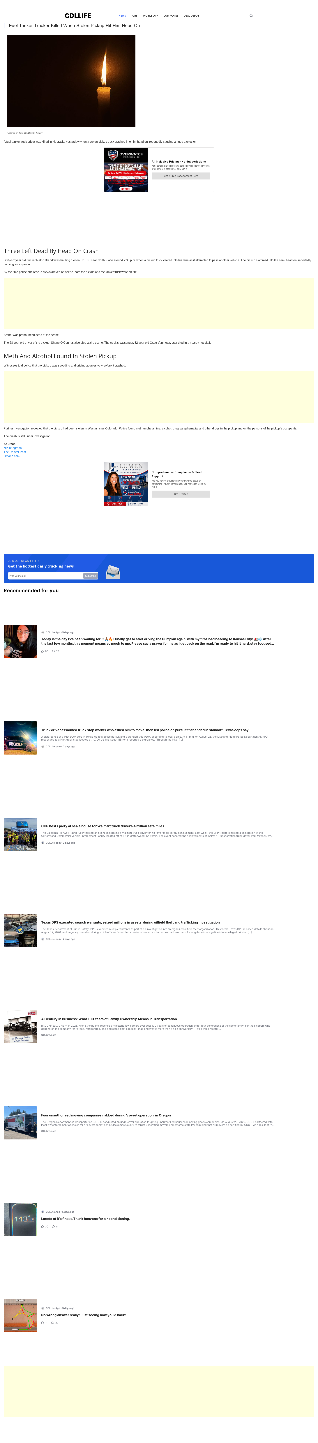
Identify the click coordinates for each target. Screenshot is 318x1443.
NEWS (122, 15)
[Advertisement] (114, 303)
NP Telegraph (13, 448)
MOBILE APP (150, 15)
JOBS (134, 15)
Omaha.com (12, 456)
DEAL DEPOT (191, 15)
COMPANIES (170, 15)
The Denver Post (15, 452)
